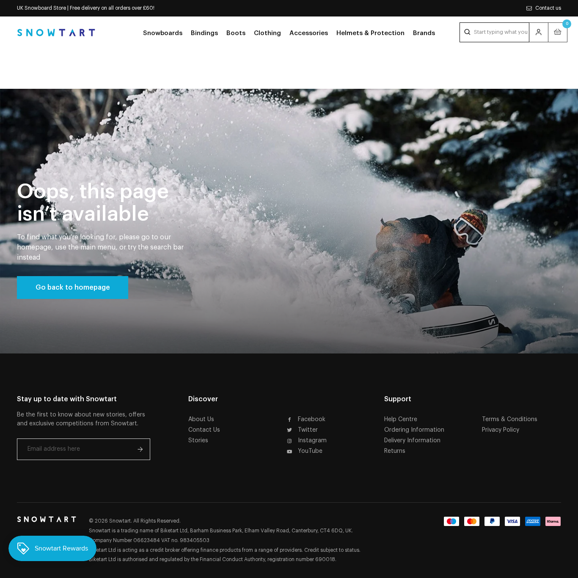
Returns (394, 451)
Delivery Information (412, 441)
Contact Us (204, 430)
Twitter (308, 430)
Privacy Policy (500, 430)
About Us (201, 419)
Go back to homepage (73, 287)
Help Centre (400, 419)
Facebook (311, 419)
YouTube (310, 451)
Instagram (312, 441)
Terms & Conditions (509, 419)
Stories (198, 441)
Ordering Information (414, 430)
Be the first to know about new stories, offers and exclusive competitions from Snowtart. (81, 419)
